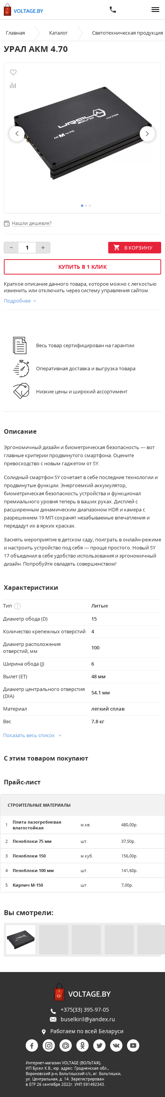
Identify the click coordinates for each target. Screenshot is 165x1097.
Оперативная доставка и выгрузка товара (85, 368)
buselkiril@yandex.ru (88, 1019)
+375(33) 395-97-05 (85, 1009)
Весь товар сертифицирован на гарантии (85, 345)
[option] (82, 133)
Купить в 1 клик (82, 266)
